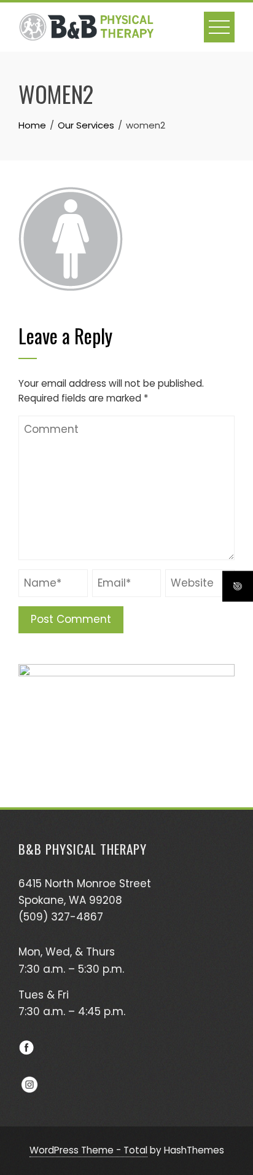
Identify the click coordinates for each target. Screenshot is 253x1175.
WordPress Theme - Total (88, 1150)
